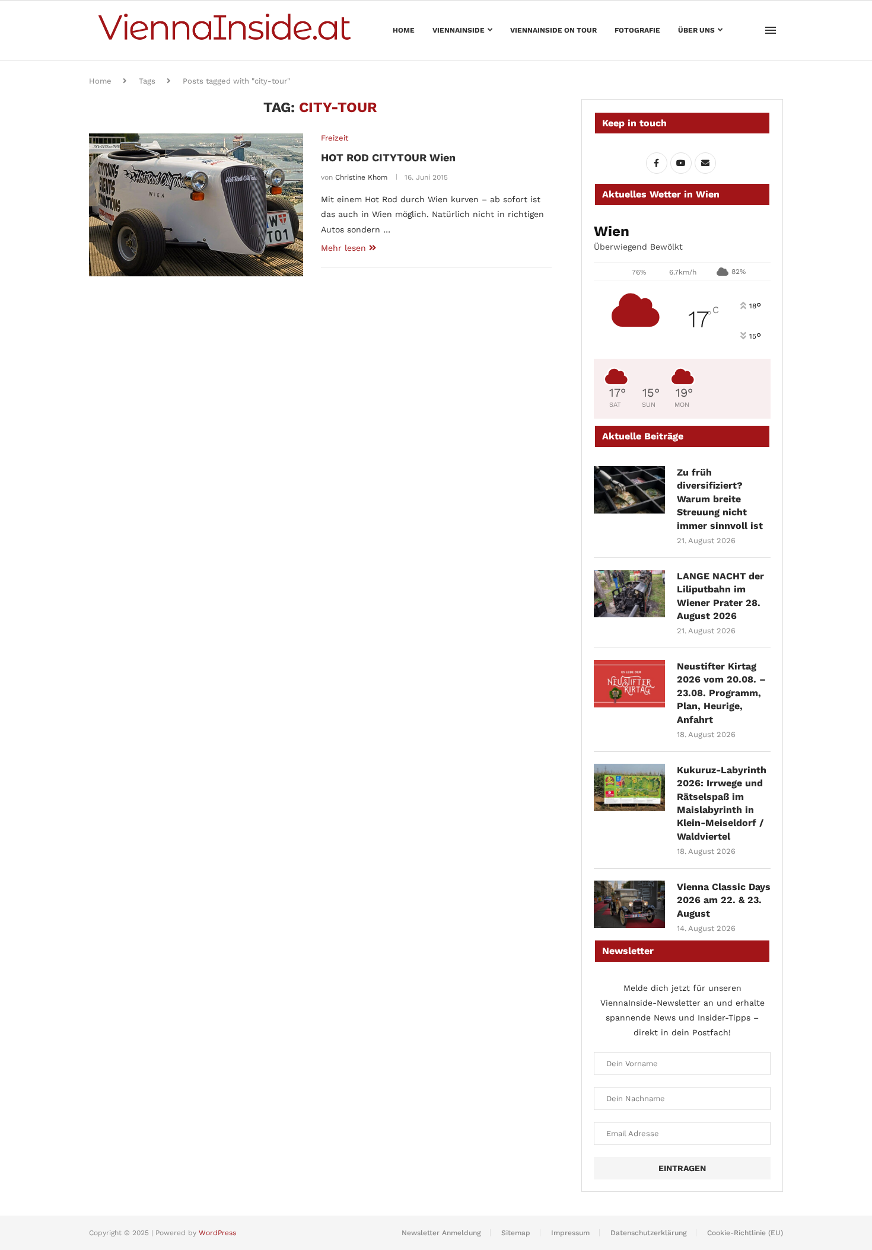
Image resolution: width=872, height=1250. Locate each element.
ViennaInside (458, 30)
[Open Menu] (770, 30)
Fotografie (637, 30)
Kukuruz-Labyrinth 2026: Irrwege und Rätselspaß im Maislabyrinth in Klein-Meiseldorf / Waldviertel (721, 803)
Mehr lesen (343, 248)
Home (404, 30)
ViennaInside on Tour (553, 30)
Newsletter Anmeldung (441, 1233)
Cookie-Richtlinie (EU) (745, 1233)
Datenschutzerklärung (648, 1233)
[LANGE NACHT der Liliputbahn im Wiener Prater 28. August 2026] (629, 593)
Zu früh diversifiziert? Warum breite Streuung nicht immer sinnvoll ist (720, 499)
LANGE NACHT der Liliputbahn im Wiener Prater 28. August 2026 (720, 595)
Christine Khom (361, 177)
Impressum (570, 1233)
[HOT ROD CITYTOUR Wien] (196, 204)
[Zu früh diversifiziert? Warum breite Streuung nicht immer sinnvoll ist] (629, 490)
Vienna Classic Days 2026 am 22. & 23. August (724, 900)
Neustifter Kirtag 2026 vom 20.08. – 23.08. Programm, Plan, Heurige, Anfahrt (721, 693)
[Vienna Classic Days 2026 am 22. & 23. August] (629, 904)
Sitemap (515, 1233)
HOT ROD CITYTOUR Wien (388, 157)
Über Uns (696, 30)
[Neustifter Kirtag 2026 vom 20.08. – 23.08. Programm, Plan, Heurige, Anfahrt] (629, 683)
